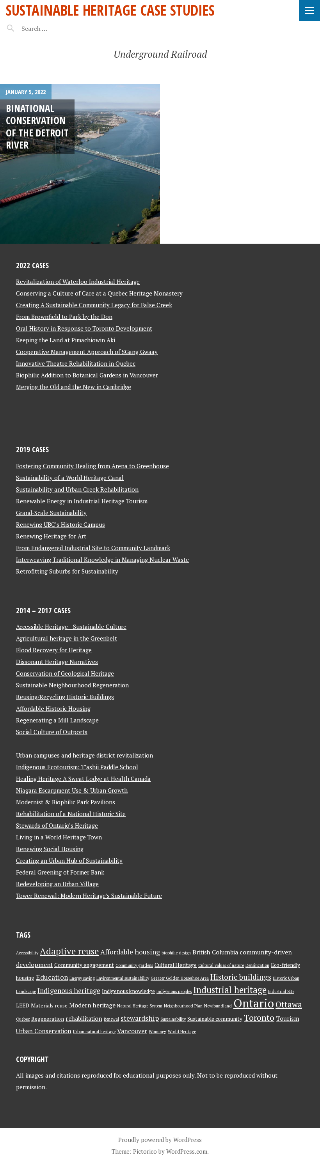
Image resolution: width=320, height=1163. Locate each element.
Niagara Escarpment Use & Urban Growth (72, 790)
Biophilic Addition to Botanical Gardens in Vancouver (87, 375)
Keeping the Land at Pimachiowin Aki (65, 340)
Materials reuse (49, 1005)
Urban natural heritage (94, 1031)
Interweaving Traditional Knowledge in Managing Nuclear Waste (102, 559)
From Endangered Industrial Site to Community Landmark (93, 548)
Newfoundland (218, 1006)
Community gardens (134, 965)
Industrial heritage (230, 990)
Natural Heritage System (139, 1006)
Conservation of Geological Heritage (65, 673)
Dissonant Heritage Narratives (57, 662)
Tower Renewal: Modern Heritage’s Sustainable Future (89, 895)
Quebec (23, 1019)
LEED (22, 1005)
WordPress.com (186, 1151)
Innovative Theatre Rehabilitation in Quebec (75, 363)
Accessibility (27, 953)
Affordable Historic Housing (53, 708)
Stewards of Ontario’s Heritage (57, 825)
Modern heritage (92, 1005)
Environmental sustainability (122, 978)
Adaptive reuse (69, 951)
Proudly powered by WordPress (160, 1140)
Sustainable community (214, 1018)
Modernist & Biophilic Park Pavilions (65, 802)
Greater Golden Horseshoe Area (180, 978)
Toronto (259, 1017)
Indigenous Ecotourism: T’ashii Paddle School (77, 767)
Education (52, 977)
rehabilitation (84, 1018)
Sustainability (173, 1019)
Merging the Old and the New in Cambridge (73, 387)
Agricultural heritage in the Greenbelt (66, 638)
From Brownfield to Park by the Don (64, 316)
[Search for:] (53, 28)
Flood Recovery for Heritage (54, 650)
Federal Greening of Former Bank (60, 872)
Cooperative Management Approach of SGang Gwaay (87, 352)
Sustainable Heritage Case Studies (110, 10)
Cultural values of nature (221, 965)
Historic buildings (240, 977)
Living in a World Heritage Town (59, 837)
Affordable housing (130, 951)
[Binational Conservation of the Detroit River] (80, 164)
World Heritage (182, 1031)
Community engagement (84, 964)
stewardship (140, 1018)
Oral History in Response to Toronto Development (84, 328)
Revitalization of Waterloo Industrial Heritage (78, 281)
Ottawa (289, 1004)
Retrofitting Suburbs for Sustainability (67, 571)
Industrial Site (281, 991)
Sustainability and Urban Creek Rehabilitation (77, 489)
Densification (257, 965)
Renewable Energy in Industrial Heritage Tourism (82, 501)
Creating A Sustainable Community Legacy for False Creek (94, 305)
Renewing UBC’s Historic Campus (60, 524)
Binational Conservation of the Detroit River (37, 126)
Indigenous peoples (174, 991)
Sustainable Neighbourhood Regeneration (72, 685)
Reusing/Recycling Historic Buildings (65, 697)
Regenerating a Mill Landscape (57, 720)
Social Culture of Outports (51, 732)
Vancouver (132, 1031)
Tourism (287, 1018)
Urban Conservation (43, 1031)
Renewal (111, 1019)
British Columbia (215, 952)
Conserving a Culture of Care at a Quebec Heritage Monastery (99, 293)
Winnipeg (157, 1031)
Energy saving (82, 978)
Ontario (253, 1003)
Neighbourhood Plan (183, 1006)
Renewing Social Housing (50, 849)
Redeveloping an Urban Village (57, 884)
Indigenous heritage (68, 990)
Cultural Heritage (176, 964)
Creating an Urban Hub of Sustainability (69, 860)
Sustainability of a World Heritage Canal (70, 477)
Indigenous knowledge (128, 991)
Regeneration (47, 1018)
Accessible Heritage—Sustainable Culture (71, 626)
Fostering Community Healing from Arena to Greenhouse (92, 466)
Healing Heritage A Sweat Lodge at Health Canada (83, 778)
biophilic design (176, 953)
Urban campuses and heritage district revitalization (84, 755)
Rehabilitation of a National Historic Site (71, 814)
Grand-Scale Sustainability (51, 513)
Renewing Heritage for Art (51, 536)
